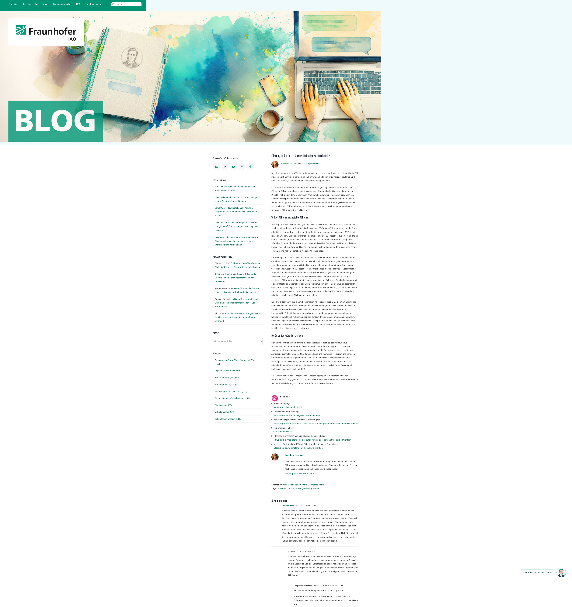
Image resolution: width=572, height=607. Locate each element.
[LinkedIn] (225, 166)
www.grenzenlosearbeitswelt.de (288, 407)
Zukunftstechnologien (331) (228, 419)
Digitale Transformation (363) (228, 370)
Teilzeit (316, 488)
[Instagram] (241, 166)
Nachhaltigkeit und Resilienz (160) (231, 391)
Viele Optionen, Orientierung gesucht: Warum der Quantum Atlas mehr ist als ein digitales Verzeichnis (236, 226)
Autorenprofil (291, 473)
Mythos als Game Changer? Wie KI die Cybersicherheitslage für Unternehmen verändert (238, 317)
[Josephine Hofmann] (275, 162)
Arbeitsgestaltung (303, 488)
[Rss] (216, 166)
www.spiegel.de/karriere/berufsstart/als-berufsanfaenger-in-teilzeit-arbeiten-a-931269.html (315, 423)
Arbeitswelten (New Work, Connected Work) (303, 485)
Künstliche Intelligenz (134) (227, 377)
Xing (310, 473)
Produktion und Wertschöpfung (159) (232, 398)
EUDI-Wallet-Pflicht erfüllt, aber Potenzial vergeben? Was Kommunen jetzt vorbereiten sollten (236, 212)
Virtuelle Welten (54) (224, 412)
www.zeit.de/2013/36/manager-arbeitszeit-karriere (297, 415)
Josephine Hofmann (288, 163)
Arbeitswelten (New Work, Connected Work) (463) (235, 362)
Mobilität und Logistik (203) (227, 384)
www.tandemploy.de (282, 431)
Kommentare (315, 163)
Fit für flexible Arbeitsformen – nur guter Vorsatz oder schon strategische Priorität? (312, 440)
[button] (561, 572)
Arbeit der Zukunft (285, 488)
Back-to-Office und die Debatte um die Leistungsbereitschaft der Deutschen (236, 278)
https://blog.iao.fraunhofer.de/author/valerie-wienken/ (298, 448)
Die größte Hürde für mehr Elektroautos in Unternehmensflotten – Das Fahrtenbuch (237, 303)
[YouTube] (233, 166)
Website (302, 473)
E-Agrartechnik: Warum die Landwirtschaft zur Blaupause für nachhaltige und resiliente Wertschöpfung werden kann (236, 241)
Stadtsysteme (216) (224, 405)
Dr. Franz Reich (288, 506)
